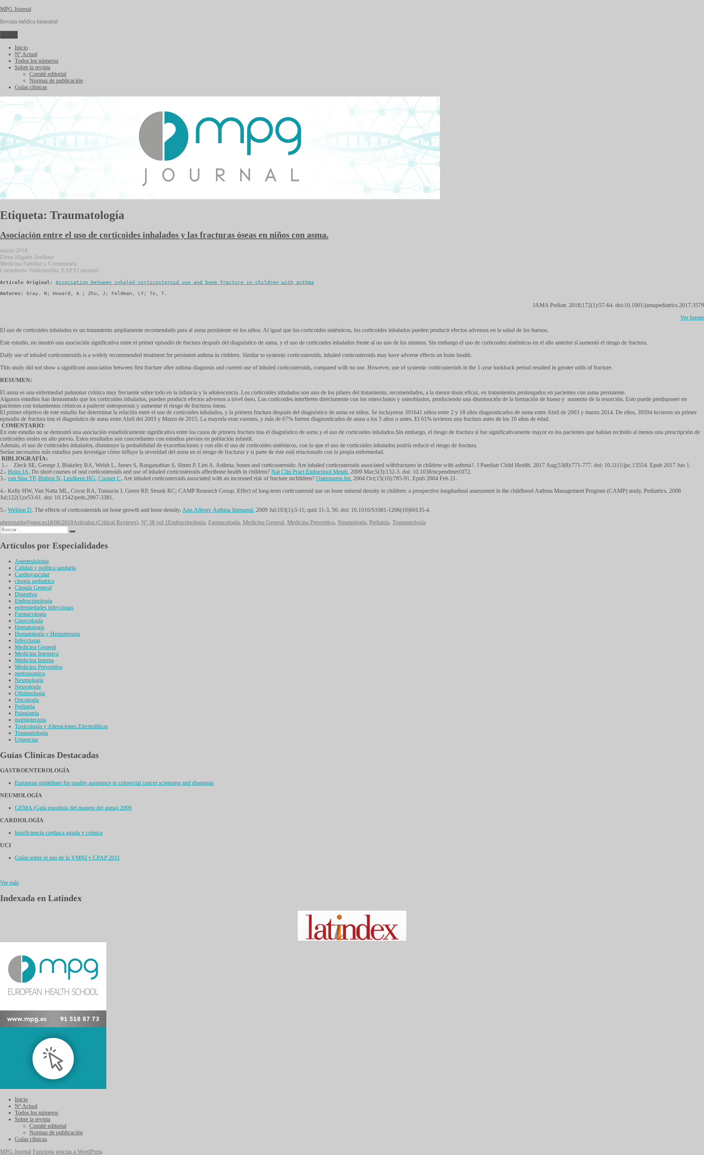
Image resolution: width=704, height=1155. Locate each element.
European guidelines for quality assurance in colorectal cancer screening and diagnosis (114, 783)
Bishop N (49, 478)
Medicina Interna (34, 660)
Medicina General (263, 522)
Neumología (352, 522)
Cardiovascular (32, 574)
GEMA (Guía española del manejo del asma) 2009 (73, 808)
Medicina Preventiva (311, 522)
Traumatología (409, 522)
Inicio (21, 47)
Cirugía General (33, 587)
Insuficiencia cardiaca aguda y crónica (59, 833)
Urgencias (26, 739)
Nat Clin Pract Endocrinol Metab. (310, 472)
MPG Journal (15, 9)
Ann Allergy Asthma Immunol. (218, 510)
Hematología (29, 627)
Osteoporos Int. (334, 478)
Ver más (9, 882)
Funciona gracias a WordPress (67, 1151)
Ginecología (29, 620)
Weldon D (20, 510)
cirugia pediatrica (34, 581)
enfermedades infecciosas (44, 607)
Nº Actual (26, 54)
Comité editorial (47, 74)
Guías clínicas (31, 87)
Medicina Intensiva (37, 654)
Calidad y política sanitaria (45, 568)
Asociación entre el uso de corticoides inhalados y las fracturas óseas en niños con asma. (164, 235)
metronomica (30, 673)
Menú (9, 34)
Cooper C (109, 478)
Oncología (27, 700)
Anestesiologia (32, 561)
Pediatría (379, 522)
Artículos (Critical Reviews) (105, 522)
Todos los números (36, 61)
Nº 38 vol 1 (154, 522)
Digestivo (26, 594)
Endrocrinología (186, 522)
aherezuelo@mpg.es (23, 522)
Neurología (28, 687)
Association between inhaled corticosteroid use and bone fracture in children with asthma (185, 282)
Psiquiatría (27, 713)
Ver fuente (692, 317)
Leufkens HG (79, 478)
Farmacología (224, 522)
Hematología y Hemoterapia (47, 634)
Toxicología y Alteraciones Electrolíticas (61, 726)
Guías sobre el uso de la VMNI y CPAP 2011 (67, 858)
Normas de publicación (56, 80)
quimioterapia (30, 720)
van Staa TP (21, 478)
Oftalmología (30, 693)
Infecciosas (27, 640)
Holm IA (18, 472)
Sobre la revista (32, 67)
